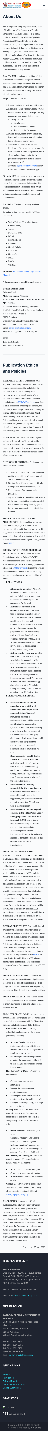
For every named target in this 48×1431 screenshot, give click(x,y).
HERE (11, 543)
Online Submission (12, 1387)
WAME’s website (20, 568)
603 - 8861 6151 (14, 1348)
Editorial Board (10, 1381)
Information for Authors (27, 166)
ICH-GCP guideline (26, 402)
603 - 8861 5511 (14, 1341)
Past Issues (8, 1378)
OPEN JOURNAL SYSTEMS (25, 1295)
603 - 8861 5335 (15, 1345)
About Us (7, 1374)
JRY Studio (36, 1427)
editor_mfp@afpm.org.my (20, 328)
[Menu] (44, 5)
